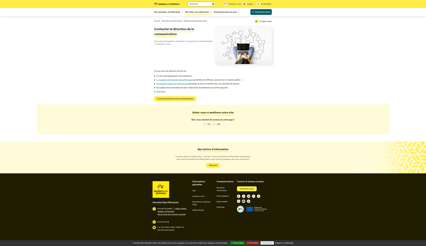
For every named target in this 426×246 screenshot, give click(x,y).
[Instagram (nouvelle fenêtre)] (243, 196)
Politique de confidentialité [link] (284, 243)
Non (218, 124)
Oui (208, 124)
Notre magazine (223, 196)
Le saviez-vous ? (198, 196)
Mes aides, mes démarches (172, 21)
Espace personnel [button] (262, 12)
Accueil (157, 21)
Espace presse (222, 202)
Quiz (194, 191)
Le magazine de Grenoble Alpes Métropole (174, 80)
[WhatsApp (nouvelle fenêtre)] (253, 196)
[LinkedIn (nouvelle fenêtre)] (248, 196)
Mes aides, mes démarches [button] (197, 12)
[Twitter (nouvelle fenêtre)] (238, 201)
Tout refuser (253, 243)
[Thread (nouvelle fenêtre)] (258, 196)
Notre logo (161, 91)
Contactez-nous (247, 189)
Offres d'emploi (198, 210)
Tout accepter (238, 243)
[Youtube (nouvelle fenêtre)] (243, 201)
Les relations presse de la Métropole (172, 84)
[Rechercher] (213, 4)
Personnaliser (267, 243)
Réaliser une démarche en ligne (195, 21)
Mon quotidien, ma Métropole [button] (167, 12)
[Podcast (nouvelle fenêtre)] (248, 201)
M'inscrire (213, 165)
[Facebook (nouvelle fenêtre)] (238, 196)
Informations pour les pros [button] (225, 12)
